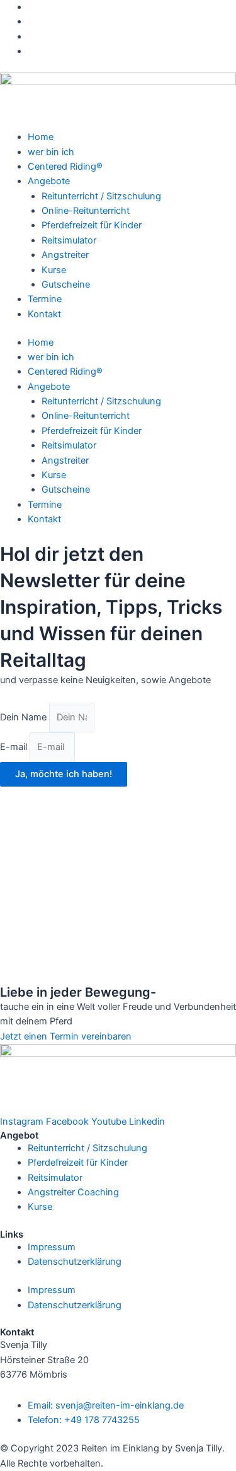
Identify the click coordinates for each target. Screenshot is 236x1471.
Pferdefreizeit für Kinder (92, 225)
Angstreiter (65, 255)
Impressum (52, 1247)
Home (40, 137)
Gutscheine (66, 284)
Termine (45, 299)
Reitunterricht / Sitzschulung (101, 196)
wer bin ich (51, 152)
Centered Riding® (65, 166)
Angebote (49, 181)
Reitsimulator (69, 240)
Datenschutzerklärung (74, 1261)
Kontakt (44, 314)
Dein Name (24, 717)
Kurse (54, 270)
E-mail (15, 747)
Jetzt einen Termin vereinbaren (66, 1036)
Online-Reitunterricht (86, 210)
